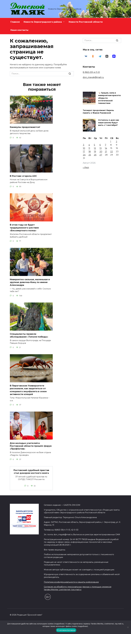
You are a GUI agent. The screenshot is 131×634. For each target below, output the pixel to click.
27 (101, 155)
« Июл (86, 167)
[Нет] (128, 627)
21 (106, 151)
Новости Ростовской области (86, 22)
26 (95, 155)
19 (95, 151)
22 (111, 151)
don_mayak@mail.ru (93, 77)
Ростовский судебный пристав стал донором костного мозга (31, 471)
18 (90, 151)
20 (101, 151)
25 (90, 155)
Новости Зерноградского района (43, 22)
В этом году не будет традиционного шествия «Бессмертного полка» (24, 228)
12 (95, 148)
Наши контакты (19, 30)
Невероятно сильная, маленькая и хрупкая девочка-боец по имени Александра (30, 282)
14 (106, 148)
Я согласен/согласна (66, 630)
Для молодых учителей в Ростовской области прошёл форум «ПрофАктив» (31, 446)
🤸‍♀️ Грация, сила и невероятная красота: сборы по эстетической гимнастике (109, 98)
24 (84, 155)
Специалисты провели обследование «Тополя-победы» (29, 335)
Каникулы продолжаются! (25, 127)
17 (84, 151)
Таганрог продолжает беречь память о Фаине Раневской (98, 111)
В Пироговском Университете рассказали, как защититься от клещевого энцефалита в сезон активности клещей (28, 389)
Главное (15, 22)
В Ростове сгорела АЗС (23, 176)
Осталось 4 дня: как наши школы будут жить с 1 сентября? (108, 122)
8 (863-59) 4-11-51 (91, 72)
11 (89, 148)
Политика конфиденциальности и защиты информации (71, 582)
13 (101, 148)
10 (84, 148)
